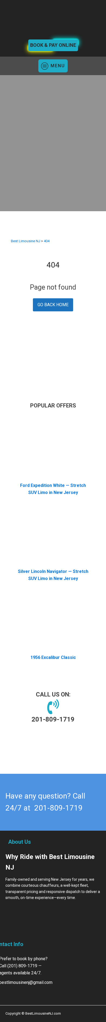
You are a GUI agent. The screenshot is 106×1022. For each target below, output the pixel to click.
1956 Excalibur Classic (53, 657)
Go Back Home (53, 304)
